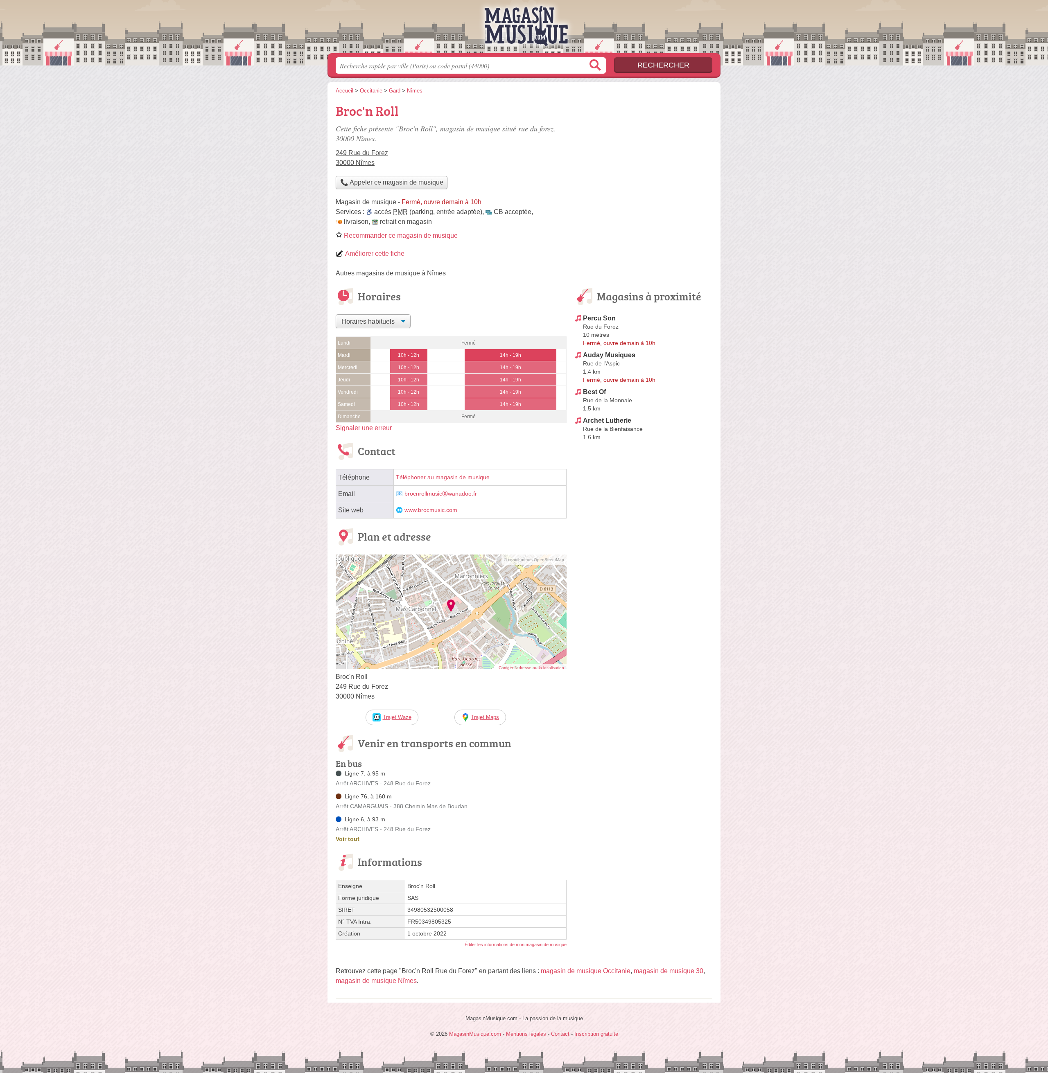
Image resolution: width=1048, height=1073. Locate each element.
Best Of (594, 391)
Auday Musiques (609, 355)
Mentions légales (526, 1034)
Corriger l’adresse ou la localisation (531, 667)
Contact (560, 1034)
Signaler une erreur (364, 427)
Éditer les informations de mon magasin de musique (516, 944)
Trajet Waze (397, 717)
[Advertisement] (643, 158)
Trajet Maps (485, 717)
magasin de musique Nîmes (376, 980)
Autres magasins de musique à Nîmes (391, 273)
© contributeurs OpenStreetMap (534, 559)
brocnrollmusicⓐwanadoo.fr (440, 494)
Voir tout (347, 839)
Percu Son (599, 318)
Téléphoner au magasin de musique (443, 477)
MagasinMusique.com (524, 29)
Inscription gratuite (596, 1034)
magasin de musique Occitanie (585, 970)
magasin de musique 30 (668, 970)
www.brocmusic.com (430, 510)
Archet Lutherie (607, 420)
